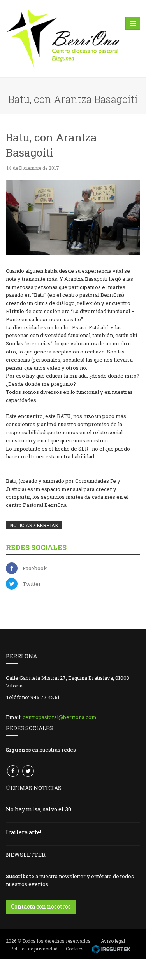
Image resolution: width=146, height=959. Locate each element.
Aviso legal (113, 941)
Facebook (35, 568)
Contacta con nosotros (41, 906)
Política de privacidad (34, 948)
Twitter (32, 583)
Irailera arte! (23, 832)
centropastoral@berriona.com (60, 717)
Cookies (75, 948)
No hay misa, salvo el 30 (38, 809)
